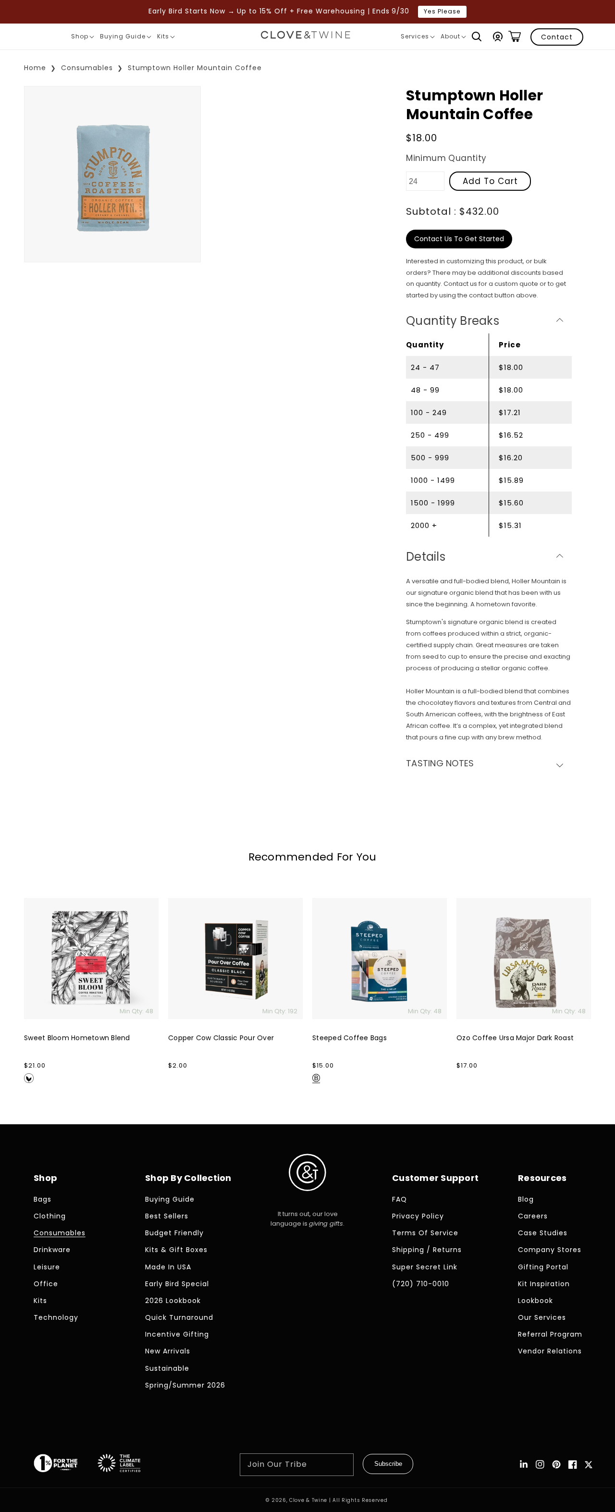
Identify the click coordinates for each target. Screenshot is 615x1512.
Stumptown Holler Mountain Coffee (195, 68)
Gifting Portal (543, 1267)
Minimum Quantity (446, 158)
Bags (42, 1199)
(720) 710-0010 (420, 1284)
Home (35, 68)
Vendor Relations (550, 1351)
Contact (557, 37)
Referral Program (550, 1334)
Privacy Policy (418, 1216)
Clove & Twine (308, 1500)
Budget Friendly (174, 1233)
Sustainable (167, 1368)
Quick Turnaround (179, 1317)
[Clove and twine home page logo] (307, 1199)
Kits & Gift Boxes (176, 1249)
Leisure (47, 1267)
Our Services (542, 1317)
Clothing (50, 1216)
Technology (56, 1317)
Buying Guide (125, 38)
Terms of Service (425, 1233)
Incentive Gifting (177, 1334)
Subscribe (388, 1463)
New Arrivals (167, 1351)
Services (417, 38)
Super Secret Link (424, 1267)
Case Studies (542, 1233)
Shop (82, 38)
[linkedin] (524, 1464)
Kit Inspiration (544, 1284)
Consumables (87, 68)
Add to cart (490, 181)
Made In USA (168, 1267)
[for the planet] (65, 1464)
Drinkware (52, 1249)
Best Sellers (166, 1216)
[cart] (514, 36)
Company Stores (549, 1249)
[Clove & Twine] (306, 36)
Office (46, 1284)
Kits (166, 38)
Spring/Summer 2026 (185, 1385)
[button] (476, 36)
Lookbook (535, 1300)
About (453, 38)
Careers (533, 1216)
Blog (526, 1199)
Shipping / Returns (427, 1249)
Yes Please (442, 11)
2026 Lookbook (173, 1300)
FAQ (399, 1199)
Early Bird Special (177, 1284)
